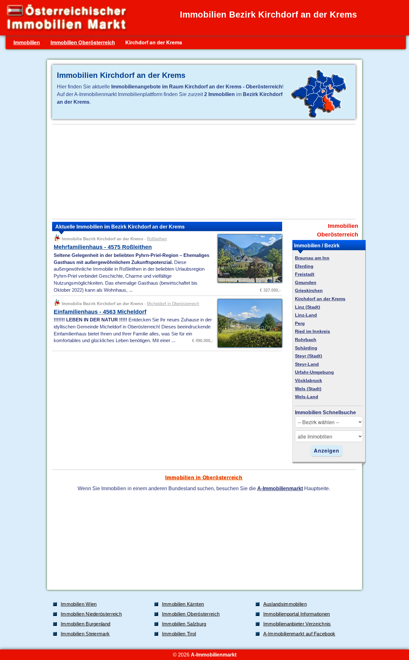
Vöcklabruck (308, 380)
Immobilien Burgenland (85, 623)
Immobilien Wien (79, 604)
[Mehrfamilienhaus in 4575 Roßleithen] (248, 282)
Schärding (306, 348)
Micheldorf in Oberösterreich (173, 303)
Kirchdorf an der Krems (320, 298)
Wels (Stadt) (308, 388)
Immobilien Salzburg (184, 623)
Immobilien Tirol (179, 633)
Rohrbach (305, 339)
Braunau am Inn (312, 258)
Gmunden (305, 282)
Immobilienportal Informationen (296, 614)
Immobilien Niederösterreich (91, 614)
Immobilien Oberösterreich (82, 42)
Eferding (304, 266)
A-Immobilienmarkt (280, 488)
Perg (300, 323)
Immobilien (26, 42)
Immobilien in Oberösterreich (203, 477)
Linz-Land (306, 315)
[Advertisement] (204, 171)
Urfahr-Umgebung (314, 372)
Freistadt (304, 274)
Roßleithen (157, 238)
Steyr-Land (307, 364)
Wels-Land (306, 396)
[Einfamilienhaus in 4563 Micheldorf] (248, 347)
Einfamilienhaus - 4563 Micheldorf (100, 312)
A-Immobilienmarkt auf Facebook (299, 633)
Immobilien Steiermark (85, 633)
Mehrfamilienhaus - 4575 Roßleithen (103, 247)
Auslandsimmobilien (285, 604)
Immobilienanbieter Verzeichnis (297, 623)
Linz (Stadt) (307, 307)
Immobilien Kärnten (183, 604)
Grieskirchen (309, 290)
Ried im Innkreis (312, 331)
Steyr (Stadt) (308, 356)
